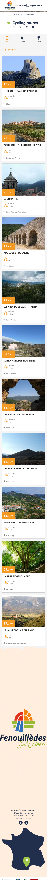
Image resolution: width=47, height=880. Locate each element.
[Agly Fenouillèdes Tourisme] (9, 5)
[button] (23, 5)
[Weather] (27, 7)
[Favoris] (33, 5)
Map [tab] (23, 41)
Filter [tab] (39, 41)
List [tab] (7, 41)
